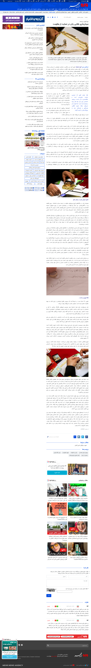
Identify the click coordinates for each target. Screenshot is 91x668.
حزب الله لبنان (57, 453)
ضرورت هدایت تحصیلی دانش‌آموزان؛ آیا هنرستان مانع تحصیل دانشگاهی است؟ (34, 44)
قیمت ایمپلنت (28, 170)
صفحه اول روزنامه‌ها (38, 131)
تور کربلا (42, 162)
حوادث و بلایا (12, 12)
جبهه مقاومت (66, 453)
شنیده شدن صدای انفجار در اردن (35, 116)
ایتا (27, 1)
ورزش (47, 9)
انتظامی (80, 12)
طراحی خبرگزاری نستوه (80, 665)
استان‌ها (35, 9)
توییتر (36, 1)
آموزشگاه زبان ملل (34, 178)
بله (47, 1)
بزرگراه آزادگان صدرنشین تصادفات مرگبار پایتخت (34, 48)
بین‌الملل (39, 9)
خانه (87, 9)
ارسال (49, 595)
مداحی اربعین (28, 162)
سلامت (59, 9)
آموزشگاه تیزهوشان (29, 173)
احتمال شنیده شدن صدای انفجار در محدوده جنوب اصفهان (35, 97)
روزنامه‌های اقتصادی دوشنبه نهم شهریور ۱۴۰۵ (36, 149)
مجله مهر (25, 9)
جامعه (56, 9)
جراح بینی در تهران (39, 157)
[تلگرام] (22, 645)
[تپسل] (48, 462)
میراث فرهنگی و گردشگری (61, 12)
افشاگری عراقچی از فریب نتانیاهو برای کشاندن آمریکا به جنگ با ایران (34, 53)
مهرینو (27, 181)
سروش (57, 1)
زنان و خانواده (74, 453)
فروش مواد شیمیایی (39, 170)
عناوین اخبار (85, 12)
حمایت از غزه (85, 455)
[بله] (19, 645)
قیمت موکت (28, 160)
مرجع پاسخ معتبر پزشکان (34, 168)
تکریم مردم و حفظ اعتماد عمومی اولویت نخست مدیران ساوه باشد (34, 73)
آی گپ (52, 1)
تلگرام (62, 1)
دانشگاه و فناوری (65, 9)
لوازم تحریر (28, 157)
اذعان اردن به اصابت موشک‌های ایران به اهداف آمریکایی (34, 107)
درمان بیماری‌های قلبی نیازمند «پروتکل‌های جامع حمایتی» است (35, 58)
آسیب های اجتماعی (20, 12)
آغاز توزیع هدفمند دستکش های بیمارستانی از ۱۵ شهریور (35, 39)
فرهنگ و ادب (83, 9)
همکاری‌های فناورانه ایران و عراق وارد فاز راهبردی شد (34, 29)
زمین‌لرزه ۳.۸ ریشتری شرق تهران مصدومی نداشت (35, 82)
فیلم (29, 9)
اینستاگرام (42, 1)
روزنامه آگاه (29, 184)
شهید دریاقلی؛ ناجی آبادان (81, 445)
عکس (31, 9)
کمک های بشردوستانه (74, 455)
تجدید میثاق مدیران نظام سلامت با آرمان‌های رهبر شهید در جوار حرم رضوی (34, 125)
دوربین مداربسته (34, 165)
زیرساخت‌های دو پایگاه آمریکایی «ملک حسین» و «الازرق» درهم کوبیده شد (34, 112)
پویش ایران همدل (83, 453)
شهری (69, 12)
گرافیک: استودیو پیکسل (68, 665)
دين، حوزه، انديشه (73, 9)
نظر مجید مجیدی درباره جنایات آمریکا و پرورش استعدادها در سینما (34, 34)
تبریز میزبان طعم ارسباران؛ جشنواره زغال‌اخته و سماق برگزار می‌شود (35, 87)
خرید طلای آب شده (39, 160)
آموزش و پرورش (38, 12)
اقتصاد (52, 9)
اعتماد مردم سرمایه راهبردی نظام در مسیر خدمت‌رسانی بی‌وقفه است (35, 63)
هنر (78, 9)
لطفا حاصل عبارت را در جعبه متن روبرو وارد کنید (77, 589)
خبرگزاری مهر (85, 67)
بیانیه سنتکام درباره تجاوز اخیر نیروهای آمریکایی (34, 102)
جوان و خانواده (52, 12)
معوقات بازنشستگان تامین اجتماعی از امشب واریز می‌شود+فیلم (34, 92)
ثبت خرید (57, 473)
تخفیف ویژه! (10, 657)
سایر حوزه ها (6, 12)
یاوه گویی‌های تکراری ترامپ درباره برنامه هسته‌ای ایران (34, 120)
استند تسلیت (36, 162)
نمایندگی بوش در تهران (30, 176)
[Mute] (72, 473)
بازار (50, 9)
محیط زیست (45, 12)
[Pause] (70, 473)
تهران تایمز (39, 184)
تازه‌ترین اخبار (40, 25)
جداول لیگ (17, 1)
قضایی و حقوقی (74, 12)
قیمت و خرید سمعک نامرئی (37, 181)
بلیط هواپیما (41, 176)
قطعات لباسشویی (40, 173)
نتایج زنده (24, 1)
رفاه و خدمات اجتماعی (29, 12)
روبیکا (31, 1)
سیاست (43, 9)
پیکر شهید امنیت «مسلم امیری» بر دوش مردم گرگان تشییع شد (35, 68)
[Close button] (16, 639)
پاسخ (49, 606)
